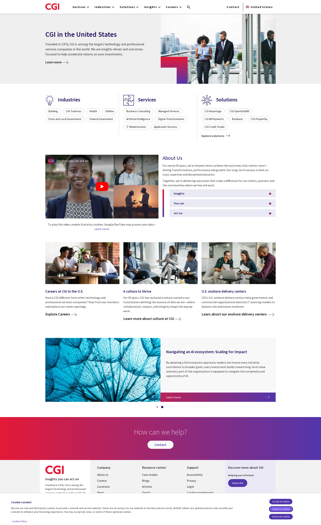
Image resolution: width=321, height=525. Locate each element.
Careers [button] (172, 7)
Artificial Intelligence (138, 119)
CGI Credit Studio (215, 127)
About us (102, 475)
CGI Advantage (213, 111)
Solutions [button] (127, 7)
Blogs (146, 480)
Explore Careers (57, 314)
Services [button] (79, 7)
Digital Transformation (171, 119)
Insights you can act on (72, 161)
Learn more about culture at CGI (148, 318)
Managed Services (168, 111)
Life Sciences (73, 111)
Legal (190, 486)
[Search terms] (188, 7)
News (100, 492)
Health (93, 111)
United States (262, 7)
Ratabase (237, 119)
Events (146, 492)
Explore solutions (213, 136)
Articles (147, 486)
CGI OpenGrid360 (239, 111)
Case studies (150, 475)
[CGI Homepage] (52, 6)
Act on (178, 213)
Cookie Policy (19, 521)
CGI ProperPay (259, 119)
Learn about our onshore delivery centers (235, 314)
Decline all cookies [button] (281, 516)
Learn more (53, 62)
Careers (102, 480)
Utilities (109, 111)
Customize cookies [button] (281, 509)
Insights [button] (150, 7)
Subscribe (237, 483)
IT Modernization (136, 127)
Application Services (165, 127)
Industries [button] (103, 7)
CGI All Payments (214, 119)
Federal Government (101, 119)
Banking (53, 111)
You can (179, 203)
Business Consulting (138, 111)
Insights (179, 193)
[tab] (158, 408)
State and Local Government (64, 119)
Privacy (191, 480)
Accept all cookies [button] (281, 501)
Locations (103, 486)
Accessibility (195, 475)
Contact (233, 7)
